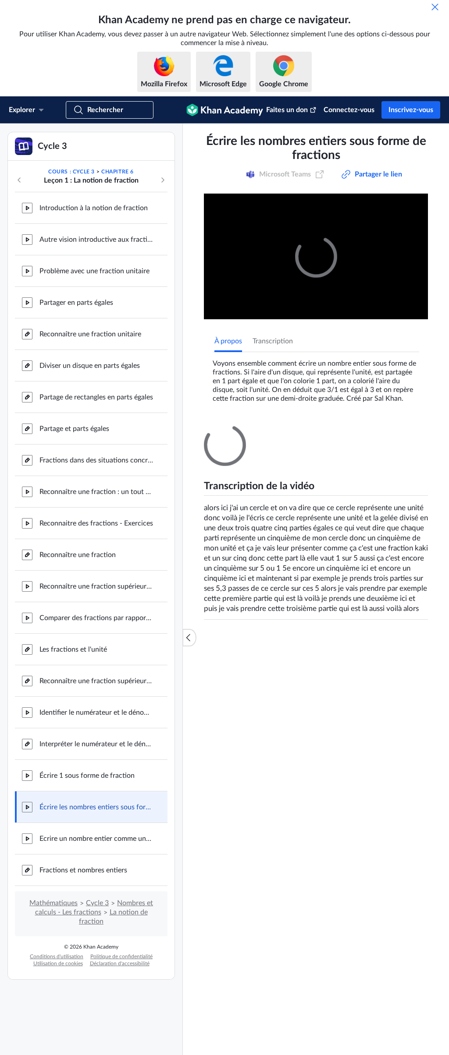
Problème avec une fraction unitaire (94, 360)
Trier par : (315, 625)
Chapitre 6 (117, 261)
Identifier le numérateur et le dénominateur (96, 802)
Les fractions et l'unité (73, 739)
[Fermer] (435, 7)
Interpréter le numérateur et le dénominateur (96, 833)
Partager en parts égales (76, 392)
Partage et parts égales (74, 518)
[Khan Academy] (224, 110)
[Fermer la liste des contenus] (189, 682)
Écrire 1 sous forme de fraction (87, 865)
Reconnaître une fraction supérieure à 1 (96, 676)
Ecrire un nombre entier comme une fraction (96, 928)
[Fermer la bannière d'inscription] (433, 139)
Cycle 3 (97, 992)
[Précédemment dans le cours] (19, 270)
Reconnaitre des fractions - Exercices (96, 613)
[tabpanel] (316, 467)
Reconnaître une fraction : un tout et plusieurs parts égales (96, 581)
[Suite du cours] (162, 270)
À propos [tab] (228, 430)
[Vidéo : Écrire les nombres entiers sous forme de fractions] (316, 346)
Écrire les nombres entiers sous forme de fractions (96, 896)
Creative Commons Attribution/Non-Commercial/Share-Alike (284, 899)
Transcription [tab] (273, 430)
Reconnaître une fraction (77, 644)
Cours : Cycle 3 (71, 261)
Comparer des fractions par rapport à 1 (96, 707)
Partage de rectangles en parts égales (96, 486)
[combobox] (371, 625)
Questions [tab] (239, 521)
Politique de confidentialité (121, 1046)
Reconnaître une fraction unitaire (90, 423)
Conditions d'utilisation (56, 1046)
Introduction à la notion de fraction (93, 297)
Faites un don (287, 109)
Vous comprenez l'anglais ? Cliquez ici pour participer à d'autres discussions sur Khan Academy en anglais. (314, 708)
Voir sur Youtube (390, 899)
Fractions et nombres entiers (83, 959)
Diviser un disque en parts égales (89, 455)
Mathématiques (53, 992)
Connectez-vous (349, 109)
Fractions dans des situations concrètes (96, 550)
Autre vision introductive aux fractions (96, 329)
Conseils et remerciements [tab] (305, 521)
